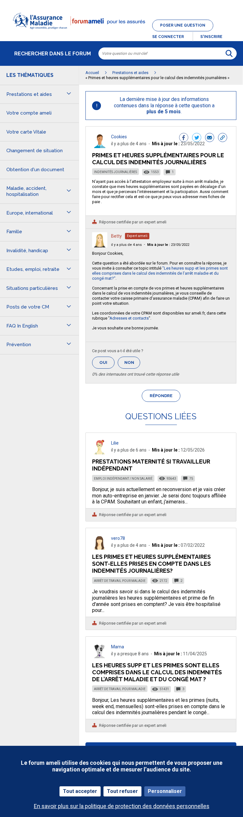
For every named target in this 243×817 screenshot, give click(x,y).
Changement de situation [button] (34, 150)
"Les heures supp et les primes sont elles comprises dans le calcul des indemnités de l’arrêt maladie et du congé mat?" (160, 273)
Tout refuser (122, 791)
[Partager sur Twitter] (196, 138)
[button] (121, 33)
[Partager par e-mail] (209, 138)
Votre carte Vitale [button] (26, 132)
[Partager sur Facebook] (183, 138)
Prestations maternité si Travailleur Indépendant (151, 465)
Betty (116, 236)
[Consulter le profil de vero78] (99, 548)
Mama (117, 646)
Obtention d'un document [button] (35, 169)
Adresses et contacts (129, 318)
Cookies (119, 136)
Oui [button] (107, 362)
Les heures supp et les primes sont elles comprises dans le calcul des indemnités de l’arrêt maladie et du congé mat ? (157, 672)
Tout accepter (80, 791)
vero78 (118, 538)
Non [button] (132, 364)
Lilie (115, 443)
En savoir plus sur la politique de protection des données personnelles (121, 806)
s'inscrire (211, 36)
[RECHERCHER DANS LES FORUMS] (229, 53)
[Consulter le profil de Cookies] (99, 146)
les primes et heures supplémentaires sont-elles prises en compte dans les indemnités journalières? (151, 563)
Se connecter (168, 36)
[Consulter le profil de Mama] (99, 656)
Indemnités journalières (115, 172)
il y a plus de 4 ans (126, 245)
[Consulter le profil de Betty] (99, 246)
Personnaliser (165, 791)
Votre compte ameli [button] (29, 113)
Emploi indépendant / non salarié (123, 478)
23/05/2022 (168, 245)
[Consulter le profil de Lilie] (99, 453)
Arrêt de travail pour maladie (120, 581)
